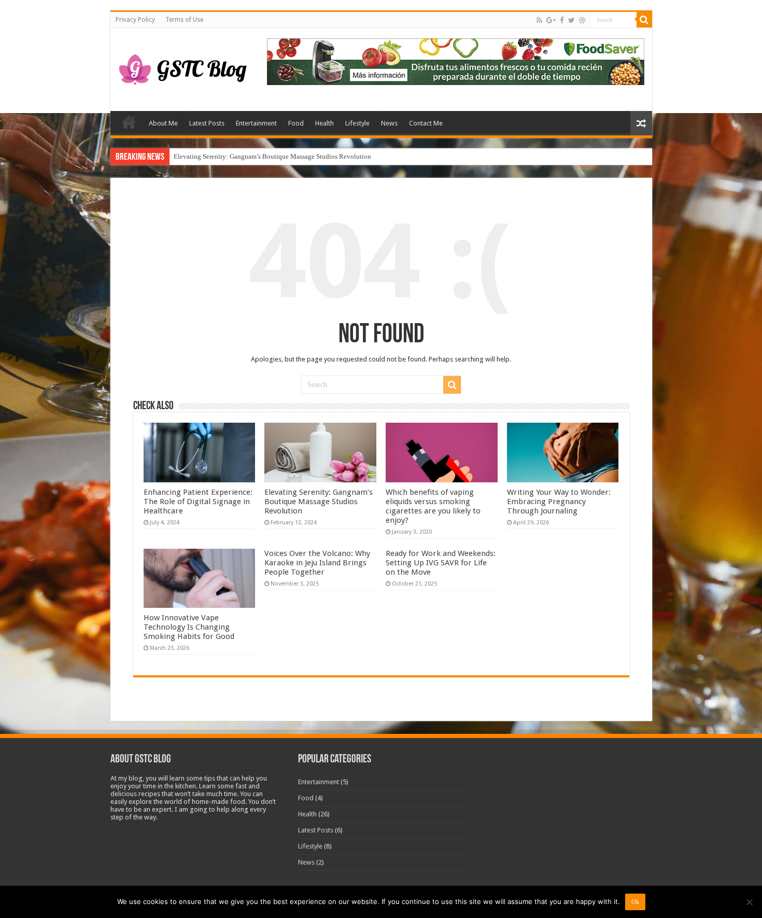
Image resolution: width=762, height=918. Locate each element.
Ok (635, 902)
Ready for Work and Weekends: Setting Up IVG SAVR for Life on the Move (441, 563)
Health (324, 123)
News (389, 123)
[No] (749, 902)
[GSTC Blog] (183, 67)
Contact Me (426, 123)
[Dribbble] (582, 20)
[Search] (644, 19)
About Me (163, 123)
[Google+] (551, 20)
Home (129, 122)
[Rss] (539, 20)
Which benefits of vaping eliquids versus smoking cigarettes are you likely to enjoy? (433, 506)
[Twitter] (571, 20)
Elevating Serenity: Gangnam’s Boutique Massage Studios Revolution (272, 156)
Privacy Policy (135, 19)
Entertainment (256, 123)
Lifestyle (357, 123)
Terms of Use (184, 19)
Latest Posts (206, 123)
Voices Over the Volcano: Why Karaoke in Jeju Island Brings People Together (317, 563)
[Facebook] (562, 20)
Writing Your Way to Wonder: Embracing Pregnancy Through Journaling (559, 502)
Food (296, 123)
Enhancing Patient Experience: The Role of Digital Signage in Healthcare (198, 502)
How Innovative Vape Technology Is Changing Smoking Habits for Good (189, 627)
